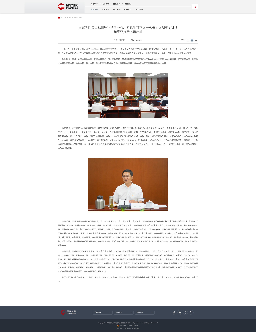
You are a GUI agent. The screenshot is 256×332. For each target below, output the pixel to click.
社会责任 (128, 4)
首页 (62, 17)
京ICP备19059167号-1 (151, 323)
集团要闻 (78, 17)
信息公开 (116, 9)
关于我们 (139, 9)
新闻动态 (94, 9)
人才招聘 (105, 4)
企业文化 (128, 9)
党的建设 (105, 9)
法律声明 (128, 328)
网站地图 (119, 328)
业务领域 (94, 4)
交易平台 (116, 4)
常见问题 (136, 328)
